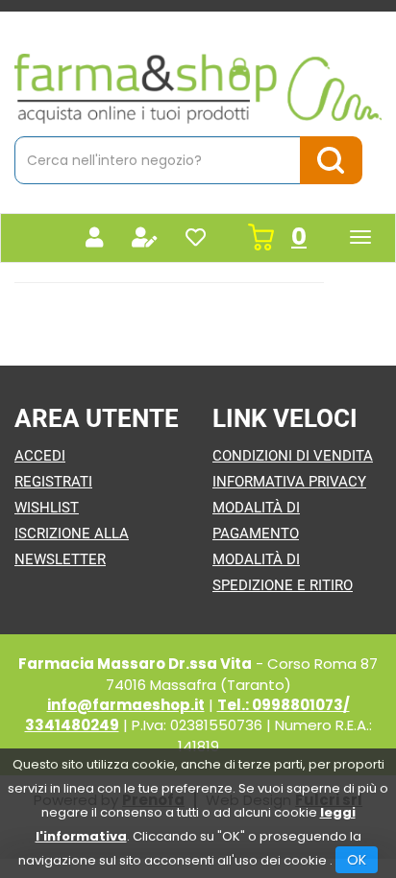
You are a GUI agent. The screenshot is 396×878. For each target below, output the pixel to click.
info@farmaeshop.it (126, 705)
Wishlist (46, 507)
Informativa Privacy (289, 481)
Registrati (53, 481)
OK (356, 859)
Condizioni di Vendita (292, 455)
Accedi (39, 455)
